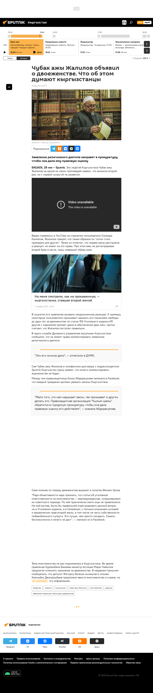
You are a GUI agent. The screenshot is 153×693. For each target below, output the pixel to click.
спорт (81, 633)
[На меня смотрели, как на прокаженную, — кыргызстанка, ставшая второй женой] (76, 273)
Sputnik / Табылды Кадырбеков (47, 142)
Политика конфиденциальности (119, 658)
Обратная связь (133, 662)
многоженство (96, 588)
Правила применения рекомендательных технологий (96, 662)
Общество (37, 588)
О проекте (8, 658)
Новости (48, 588)
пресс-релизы (93, 658)
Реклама (78, 658)
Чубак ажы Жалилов (77, 588)
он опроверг (40, 581)
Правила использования (28, 658)
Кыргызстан (60, 588)
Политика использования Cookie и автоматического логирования (35, 662)
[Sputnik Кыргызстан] (14, 25)
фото (101, 633)
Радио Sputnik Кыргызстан (49, 633)
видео (91, 633)
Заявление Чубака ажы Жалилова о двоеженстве (53, 593)
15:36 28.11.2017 (39, 85)
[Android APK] (12, 673)
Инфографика (115, 633)
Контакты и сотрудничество (57, 658)
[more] (117, 306)
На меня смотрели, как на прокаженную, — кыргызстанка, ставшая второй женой (67, 298)
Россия (71, 633)
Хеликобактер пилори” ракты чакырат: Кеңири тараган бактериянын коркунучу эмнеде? (24, 49)
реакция (108, 588)
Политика (25, 633)
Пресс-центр (132, 633)
